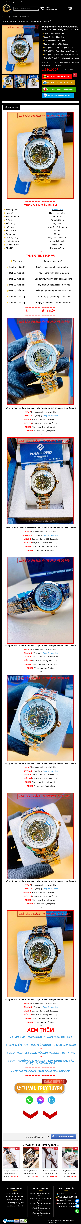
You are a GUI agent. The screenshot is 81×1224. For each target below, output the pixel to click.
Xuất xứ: (45, 63)
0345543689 (51, 9)
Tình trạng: (46, 65)
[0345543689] (77, 1211)
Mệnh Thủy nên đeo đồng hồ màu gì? (41, 1194)
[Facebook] (77, 1201)
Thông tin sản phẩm (11, 107)
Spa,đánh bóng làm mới (15, 1206)
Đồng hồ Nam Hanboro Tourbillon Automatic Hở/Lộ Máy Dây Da (70, 1173)
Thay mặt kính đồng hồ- (15, 1199)
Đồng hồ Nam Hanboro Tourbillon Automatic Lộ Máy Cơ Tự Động (11, 1173)
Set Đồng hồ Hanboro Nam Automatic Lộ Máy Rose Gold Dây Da (31, 1173)
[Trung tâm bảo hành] (7, 8)
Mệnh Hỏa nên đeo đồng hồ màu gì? (41, 1204)
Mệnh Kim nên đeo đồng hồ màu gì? (41, 1214)
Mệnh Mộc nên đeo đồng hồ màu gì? (41, 1199)
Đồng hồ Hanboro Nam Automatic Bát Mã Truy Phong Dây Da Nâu (50, 1173)
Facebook (63, 1136)
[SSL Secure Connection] (23, 1220)
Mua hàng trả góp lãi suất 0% (59, 82)
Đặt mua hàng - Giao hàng (58, 76)
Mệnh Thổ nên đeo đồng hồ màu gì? (41, 1209)
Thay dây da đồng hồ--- (15, 1196)
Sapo (55, 1222)
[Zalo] (77, 1206)
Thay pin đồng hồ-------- (15, 1193)
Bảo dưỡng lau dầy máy (15, 1203)
